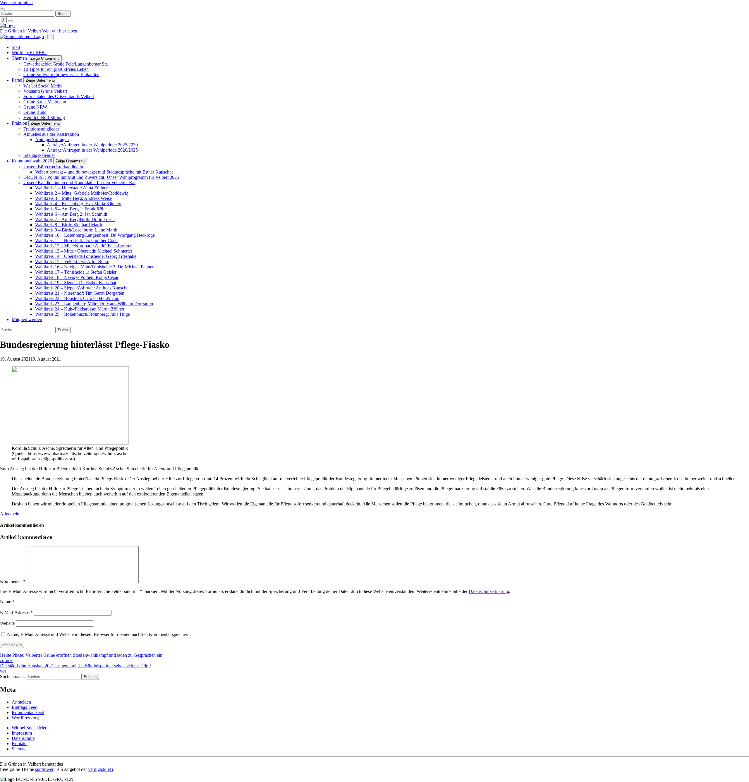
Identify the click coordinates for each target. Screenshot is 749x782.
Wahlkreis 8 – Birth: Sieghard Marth (68, 224)
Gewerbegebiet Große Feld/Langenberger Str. (65, 63)
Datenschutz (23, 738)
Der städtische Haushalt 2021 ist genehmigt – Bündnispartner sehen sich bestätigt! (75, 668)
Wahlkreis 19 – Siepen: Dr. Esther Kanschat (75, 282)
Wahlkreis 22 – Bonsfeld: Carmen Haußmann (77, 298)
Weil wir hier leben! (60, 30)
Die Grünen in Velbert (21, 30)
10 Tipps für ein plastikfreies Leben (56, 69)
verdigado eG (100, 769)
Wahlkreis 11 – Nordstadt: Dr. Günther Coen (76, 240)
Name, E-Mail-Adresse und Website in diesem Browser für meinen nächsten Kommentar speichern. (99, 634)
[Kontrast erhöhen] (10, 21)
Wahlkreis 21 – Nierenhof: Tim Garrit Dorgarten (79, 293)
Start (16, 47)
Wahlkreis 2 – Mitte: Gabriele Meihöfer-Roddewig (81, 193)
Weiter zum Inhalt (16, 2)
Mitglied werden (27, 319)
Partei (17, 80)
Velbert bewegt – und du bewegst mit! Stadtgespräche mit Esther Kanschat (104, 171)
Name (7, 601)
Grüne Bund (35, 112)
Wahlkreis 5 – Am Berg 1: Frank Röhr (70, 208)
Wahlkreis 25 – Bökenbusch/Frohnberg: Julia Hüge (82, 314)
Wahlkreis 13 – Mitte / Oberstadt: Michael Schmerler (83, 250)
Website (7, 623)
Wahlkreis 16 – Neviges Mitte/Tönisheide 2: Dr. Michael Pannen (94, 266)
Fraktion (19, 123)
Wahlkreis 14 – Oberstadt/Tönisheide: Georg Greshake (85, 256)
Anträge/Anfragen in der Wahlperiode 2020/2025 (92, 150)
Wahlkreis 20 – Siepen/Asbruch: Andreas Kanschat (82, 287)
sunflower (44, 769)
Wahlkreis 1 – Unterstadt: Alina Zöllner (71, 187)
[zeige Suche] (3, 20)
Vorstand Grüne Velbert (45, 91)
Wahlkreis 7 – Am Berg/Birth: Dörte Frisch (75, 219)
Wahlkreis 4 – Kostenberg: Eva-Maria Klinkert (78, 203)
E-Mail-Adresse (16, 612)
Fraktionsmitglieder (41, 128)
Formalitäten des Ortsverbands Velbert (58, 96)
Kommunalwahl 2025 (32, 160)
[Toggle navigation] (2, 9)
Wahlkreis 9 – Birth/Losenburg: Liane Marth (76, 229)
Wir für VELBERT (29, 52)
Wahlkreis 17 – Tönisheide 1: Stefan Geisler (75, 272)
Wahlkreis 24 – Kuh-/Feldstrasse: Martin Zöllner (79, 308)
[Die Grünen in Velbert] (7, 25)
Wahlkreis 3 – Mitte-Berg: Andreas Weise (73, 198)
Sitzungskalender (39, 155)
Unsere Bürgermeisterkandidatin (53, 166)
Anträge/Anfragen (52, 139)
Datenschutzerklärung (489, 591)
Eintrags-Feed (24, 707)
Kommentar (12, 581)
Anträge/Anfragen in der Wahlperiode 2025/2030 (92, 144)
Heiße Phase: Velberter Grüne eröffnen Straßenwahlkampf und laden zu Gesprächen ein (81, 658)
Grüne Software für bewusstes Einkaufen (61, 74)
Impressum (22, 732)
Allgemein (9, 513)
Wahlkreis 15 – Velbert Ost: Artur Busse (72, 261)
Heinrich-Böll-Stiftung (44, 117)
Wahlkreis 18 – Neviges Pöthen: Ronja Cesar (76, 277)
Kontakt (19, 743)
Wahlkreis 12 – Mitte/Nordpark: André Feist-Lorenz (83, 245)
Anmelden (21, 701)
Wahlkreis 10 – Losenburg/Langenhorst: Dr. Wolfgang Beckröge (95, 235)
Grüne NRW (35, 106)
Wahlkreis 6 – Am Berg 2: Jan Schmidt (71, 214)
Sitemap (19, 748)
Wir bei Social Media (42, 85)
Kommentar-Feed (28, 712)
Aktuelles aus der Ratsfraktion (51, 134)
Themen (19, 58)
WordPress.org (25, 717)
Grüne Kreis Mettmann (44, 101)
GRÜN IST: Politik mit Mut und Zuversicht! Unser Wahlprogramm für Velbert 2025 (101, 177)
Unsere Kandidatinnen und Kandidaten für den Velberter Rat (79, 182)
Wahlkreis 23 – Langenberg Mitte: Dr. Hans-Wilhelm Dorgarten (94, 303)
